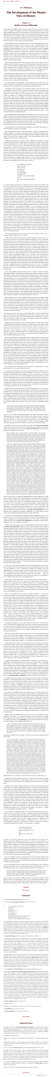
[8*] (20, 835)
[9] (43, 494)
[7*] (46, 775)
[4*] (34, 991)
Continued (26, 887)
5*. (4, 1047)
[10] (46, 640)
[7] (6, 354)
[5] (37, 294)
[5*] (25, 998)
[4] (18, 230)
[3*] (38, 354)
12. (4, 1006)
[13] (15, 795)
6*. (4, 1050)
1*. (4, 1027)
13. (4, 1008)
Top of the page (26, 890)
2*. (4, 1035)
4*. (4, 1042)
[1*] (43, 117)
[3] (17, 180)
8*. (4, 1067)
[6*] (35, 717)
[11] (38, 773)
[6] (22, 345)
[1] (7, 65)
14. (4, 1011)
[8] (13, 416)
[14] (35, 875)
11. (4, 1003)
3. (3, 906)
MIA (4, 1)
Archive (7, 1)
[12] (8, 792)
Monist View (17, 1)
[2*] (32, 160)
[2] (43, 70)
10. (4, 1001)
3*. (4, 1038)
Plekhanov (12, 1)
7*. (4, 1061)
